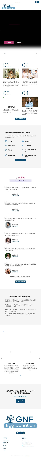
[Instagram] (23, 433)
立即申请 (9, 42)
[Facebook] (17, 433)
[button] (38, 6)
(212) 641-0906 (21, 396)
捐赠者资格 (19, 42)
